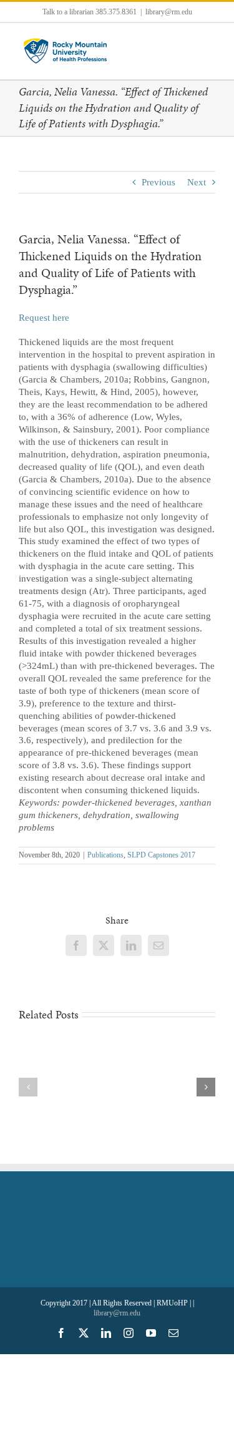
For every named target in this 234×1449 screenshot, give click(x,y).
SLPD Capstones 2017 (161, 855)
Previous (158, 182)
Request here (44, 318)
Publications (105, 855)
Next (196, 182)
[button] (28, 1087)
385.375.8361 (116, 11)
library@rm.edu (168, 11)
